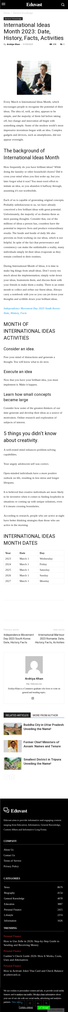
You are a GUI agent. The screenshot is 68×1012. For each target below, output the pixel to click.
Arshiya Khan (13, 44)
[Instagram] (34, 698)
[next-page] (11, 777)
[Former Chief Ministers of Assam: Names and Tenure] (13, 746)
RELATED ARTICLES (17, 715)
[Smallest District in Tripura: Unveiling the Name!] (13, 763)
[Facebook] (7, 52)
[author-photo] (34, 673)
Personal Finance (12, 936)
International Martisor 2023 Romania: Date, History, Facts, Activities (49, 638)
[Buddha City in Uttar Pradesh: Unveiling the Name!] (13, 729)
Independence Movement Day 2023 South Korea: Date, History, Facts (19, 638)
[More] (57, 52)
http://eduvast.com (34, 684)
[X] (15, 52)
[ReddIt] (49, 52)
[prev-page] (6, 777)
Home (7, 12)
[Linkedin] (40, 52)
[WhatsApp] (32, 52)
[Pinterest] (24, 52)
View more (16, 1002)
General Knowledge (23, 12)
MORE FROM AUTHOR (45, 715)
